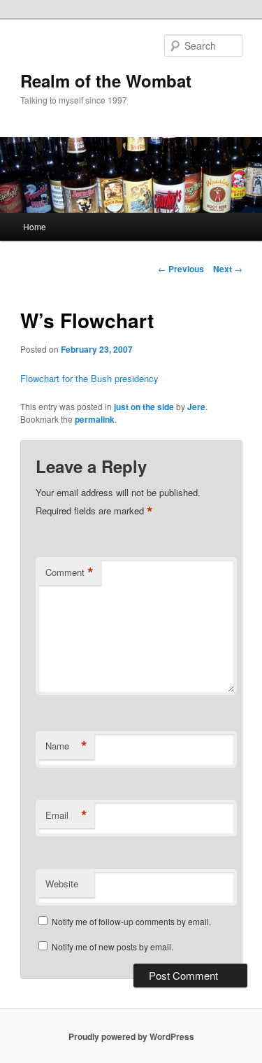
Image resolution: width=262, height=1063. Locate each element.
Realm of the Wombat (105, 80)
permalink (95, 419)
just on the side (144, 406)
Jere (196, 406)
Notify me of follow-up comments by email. (131, 921)
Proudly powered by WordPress (131, 1036)
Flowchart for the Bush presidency (89, 378)
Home (34, 226)
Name (66, 746)
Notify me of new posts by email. (112, 946)
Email (66, 815)
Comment (69, 572)
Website (61, 883)
